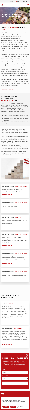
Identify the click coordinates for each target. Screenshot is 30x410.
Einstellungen (18, 402)
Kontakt (11, 1)
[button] (28, 5)
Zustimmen (6, 406)
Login (24, 1)
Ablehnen (13, 406)
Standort (5, 376)
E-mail (3, 370)
